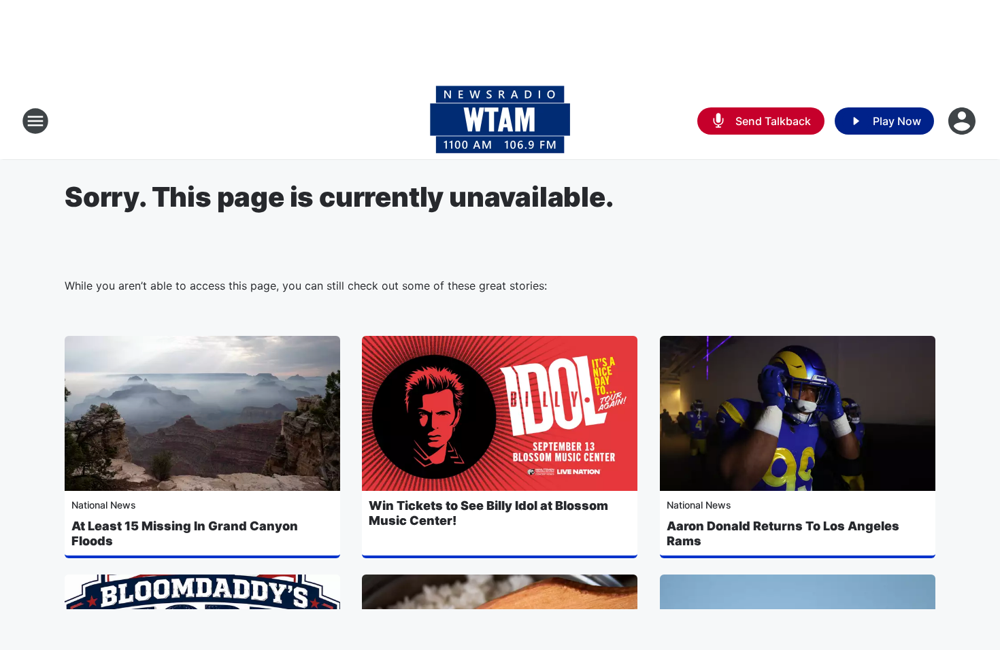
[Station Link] (500, 121)
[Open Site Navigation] (35, 121)
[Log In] (963, 121)
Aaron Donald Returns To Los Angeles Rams (783, 533)
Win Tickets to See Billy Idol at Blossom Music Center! (488, 513)
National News (103, 505)
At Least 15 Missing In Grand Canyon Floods (184, 533)
